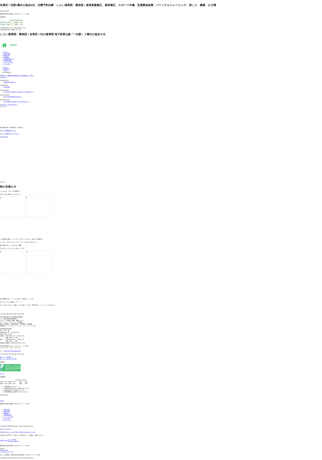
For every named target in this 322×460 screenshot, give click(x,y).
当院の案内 (6, 409)
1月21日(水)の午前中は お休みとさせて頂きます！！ (19, 92)
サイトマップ (7, 420)
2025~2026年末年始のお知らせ (12, 96)
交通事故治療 (7, 415)
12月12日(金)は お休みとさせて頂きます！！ (16, 101)
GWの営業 (6, 87)
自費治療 (6, 413)
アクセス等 (6, 418)
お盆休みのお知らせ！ (10, 82)
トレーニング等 (8, 416)
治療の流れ (6, 411)
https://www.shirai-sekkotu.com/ (12, 351)
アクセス (2, 451)
